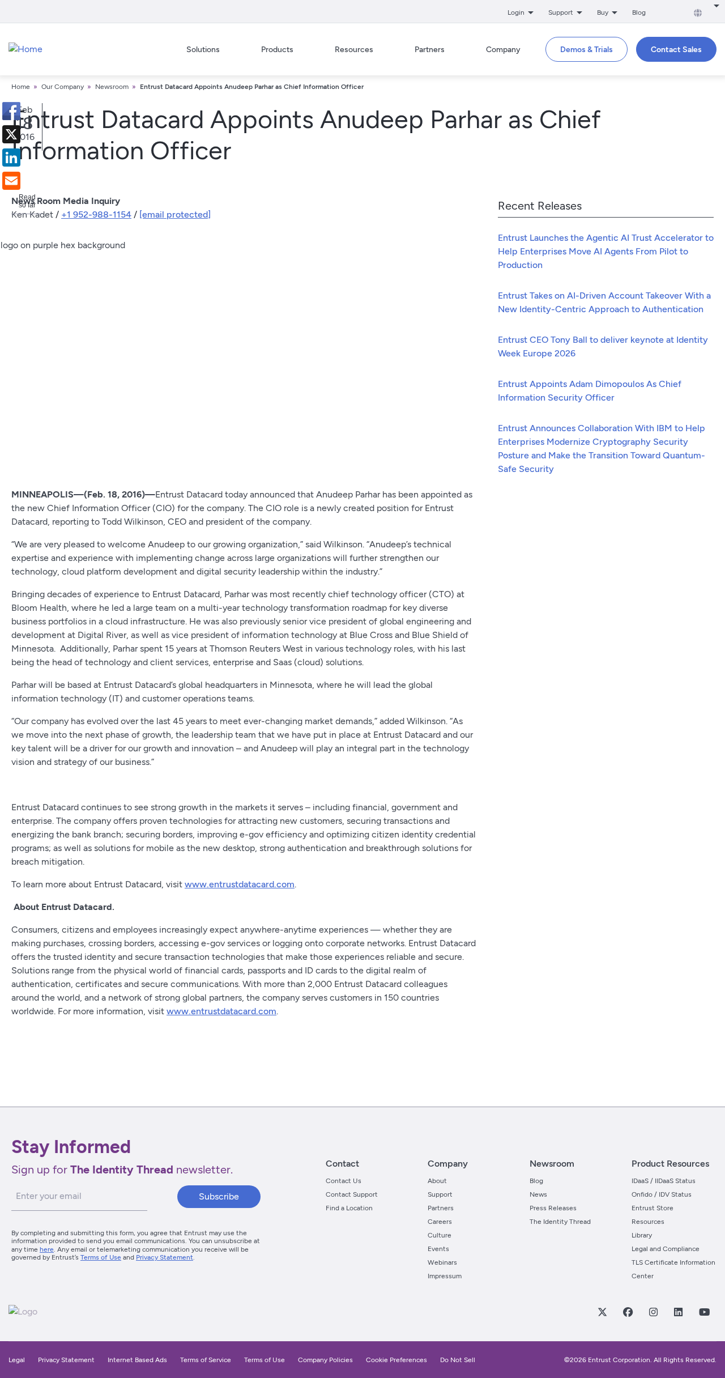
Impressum (445, 1276)
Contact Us (343, 1181)
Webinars (442, 1262)
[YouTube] (704, 1312)
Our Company (62, 87)
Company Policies (325, 1360)
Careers (440, 1222)
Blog (639, 12)
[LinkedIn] (678, 1312)
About (437, 1181)
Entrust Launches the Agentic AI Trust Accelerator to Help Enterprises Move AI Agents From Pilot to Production (606, 251)
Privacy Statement (164, 1257)
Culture (439, 1235)
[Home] (25, 49)
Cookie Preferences (396, 1360)
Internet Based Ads (137, 1360)
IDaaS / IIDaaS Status (664, 1181)
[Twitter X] (602, 1312)
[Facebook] (627, 1312)
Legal (16, 1360)
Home (20, 87)
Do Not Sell (457, 1360)
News (538, 1194)
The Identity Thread (560, 1222)
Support (440, 1194)
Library (642, 1235)
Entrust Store (652, 1208)
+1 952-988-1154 (96, 214)
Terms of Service (205, 1360)
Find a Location (349, 1208)
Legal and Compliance (666, 1249)
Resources (648, 1222)
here (47, 1249)
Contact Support (352, 1194)
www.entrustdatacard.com (240, 884)
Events (438, 1249)
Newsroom (112, 87)
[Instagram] (653, 1312)
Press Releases (553, 1208)
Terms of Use (100, 1257)
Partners (441, 1208)
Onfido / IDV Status (662, 1194)
